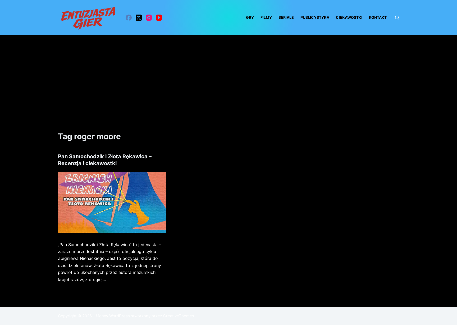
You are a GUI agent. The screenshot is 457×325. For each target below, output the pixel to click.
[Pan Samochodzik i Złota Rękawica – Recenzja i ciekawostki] (112, 202)
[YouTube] (159, 18)
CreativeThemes (178, 315)
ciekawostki (349, 17)
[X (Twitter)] (139, 18)
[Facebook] (129, 18)
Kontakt (378, 17)
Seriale (286, 17)
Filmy (266, 17)
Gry (250, 17)
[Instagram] (149, 18)
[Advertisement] (228, 75)
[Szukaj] (397, 18)
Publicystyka (314, 17)
